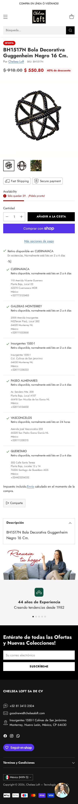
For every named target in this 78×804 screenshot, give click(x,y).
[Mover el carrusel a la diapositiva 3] (39, 616)
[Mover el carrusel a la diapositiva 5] (45, 616)
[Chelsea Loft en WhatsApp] (18, 736)
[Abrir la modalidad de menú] (5, 16)
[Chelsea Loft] (39, 16)
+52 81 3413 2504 (22, 706)
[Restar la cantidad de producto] (7, 216)
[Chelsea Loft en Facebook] (5, 736)
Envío (30, 486)
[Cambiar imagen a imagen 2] (22, 165)
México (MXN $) (19, 777)
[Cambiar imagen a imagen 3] (36, 165)
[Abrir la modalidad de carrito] (71, 16)
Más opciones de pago (39, 241)
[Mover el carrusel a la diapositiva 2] (36, 616)
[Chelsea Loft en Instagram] (11, 736)
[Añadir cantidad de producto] (21, 216)
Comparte (16, 503)
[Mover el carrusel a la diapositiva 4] (42, 616)
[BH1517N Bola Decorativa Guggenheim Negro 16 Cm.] (39, 117)
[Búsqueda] (70, 30)
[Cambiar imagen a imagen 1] (8, 165)
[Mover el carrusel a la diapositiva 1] (33, 616)
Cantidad (9, 208)
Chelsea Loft (16, 61)
